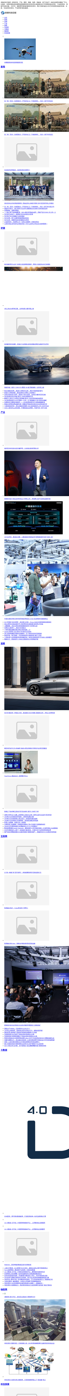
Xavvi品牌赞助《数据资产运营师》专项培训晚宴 (19, 1270)
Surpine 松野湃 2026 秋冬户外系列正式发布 (17, 631)
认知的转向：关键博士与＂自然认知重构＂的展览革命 (21, 222)
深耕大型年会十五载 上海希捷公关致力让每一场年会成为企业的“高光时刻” (28, 815)
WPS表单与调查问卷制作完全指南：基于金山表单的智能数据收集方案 (26, 1277)
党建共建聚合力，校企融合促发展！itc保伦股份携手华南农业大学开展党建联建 (29, 1040)
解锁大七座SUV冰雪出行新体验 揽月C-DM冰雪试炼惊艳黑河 (23, 398)
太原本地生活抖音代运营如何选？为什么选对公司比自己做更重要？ (25, 224)
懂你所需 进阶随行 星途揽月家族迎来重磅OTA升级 (20, 1032)
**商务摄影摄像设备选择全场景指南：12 (17, 629)
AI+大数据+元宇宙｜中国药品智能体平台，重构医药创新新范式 (24, 1272)
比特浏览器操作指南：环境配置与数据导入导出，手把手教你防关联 (25, 1275)
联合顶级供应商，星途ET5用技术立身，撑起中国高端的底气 (23, 391)
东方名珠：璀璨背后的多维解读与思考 (16, 220)
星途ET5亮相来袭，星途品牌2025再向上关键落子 (20, 392)
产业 (5, 23)
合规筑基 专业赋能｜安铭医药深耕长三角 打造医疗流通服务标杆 (24, 824)
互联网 (6, 27)
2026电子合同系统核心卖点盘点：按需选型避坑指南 (20, 818)
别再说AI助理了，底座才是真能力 (15, 628)
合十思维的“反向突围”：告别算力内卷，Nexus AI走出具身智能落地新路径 (27, 622)
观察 (5, 25)
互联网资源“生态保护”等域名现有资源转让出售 (19, 1034)
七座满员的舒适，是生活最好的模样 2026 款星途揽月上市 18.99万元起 (26, 406)
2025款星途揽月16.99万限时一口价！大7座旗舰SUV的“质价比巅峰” (25, 400)
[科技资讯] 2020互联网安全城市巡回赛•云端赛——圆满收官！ (23, 1283)
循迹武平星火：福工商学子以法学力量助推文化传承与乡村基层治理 (25, 208)
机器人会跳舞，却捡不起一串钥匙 (15, 822)
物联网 (6, 31)
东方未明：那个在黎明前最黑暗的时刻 (16, 218)
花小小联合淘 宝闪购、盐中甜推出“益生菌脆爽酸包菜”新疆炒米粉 (25, 1045)
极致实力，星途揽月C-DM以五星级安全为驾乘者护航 (21, 639)
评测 (5, 21)
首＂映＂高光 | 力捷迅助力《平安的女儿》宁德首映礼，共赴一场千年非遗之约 (29, 206)
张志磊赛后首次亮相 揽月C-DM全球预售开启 (18, 396)
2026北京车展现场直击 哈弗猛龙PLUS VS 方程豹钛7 (20, 826)
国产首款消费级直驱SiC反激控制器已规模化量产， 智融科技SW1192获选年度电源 (30, 832)
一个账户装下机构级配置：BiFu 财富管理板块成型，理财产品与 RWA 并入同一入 (30, 212)
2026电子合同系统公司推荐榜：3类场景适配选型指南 (21, 820)
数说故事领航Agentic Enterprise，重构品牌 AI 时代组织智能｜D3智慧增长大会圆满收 (31, 828)
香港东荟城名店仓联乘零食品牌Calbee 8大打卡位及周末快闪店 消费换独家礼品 (29, 1038)
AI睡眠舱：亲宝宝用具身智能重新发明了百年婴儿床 (20, 626)
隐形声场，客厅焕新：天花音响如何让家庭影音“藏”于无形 (23, 635)
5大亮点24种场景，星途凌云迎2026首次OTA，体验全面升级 (23, 1030)
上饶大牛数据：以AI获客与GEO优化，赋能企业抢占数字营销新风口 (26, 1268)
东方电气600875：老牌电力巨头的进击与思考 (18, 214)
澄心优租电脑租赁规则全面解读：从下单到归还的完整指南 (23, 633)
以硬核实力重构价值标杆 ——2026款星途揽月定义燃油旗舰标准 (24, 402)
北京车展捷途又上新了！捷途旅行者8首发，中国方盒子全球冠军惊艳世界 (27, 830)
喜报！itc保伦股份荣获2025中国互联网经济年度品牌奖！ (22, 1042)
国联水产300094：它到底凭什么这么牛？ (17, 1028)
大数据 (6, 29)
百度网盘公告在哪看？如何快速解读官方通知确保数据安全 (23, 1274)
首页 (5, 17)
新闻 (5, 19)
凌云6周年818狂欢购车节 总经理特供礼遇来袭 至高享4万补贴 (23, 624)
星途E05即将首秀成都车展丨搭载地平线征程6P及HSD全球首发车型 (25, 404)
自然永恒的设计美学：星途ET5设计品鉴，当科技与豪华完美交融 (25, 394)
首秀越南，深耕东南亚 (11, 210)
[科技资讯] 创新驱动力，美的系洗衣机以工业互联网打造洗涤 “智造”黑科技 (28, 1285)
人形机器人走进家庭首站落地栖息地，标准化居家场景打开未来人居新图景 (28, 637)
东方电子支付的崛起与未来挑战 (14, 216)
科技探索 (7, 33)
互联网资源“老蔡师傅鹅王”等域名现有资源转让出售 (20, 1036)
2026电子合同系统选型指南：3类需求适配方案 (19, 817)
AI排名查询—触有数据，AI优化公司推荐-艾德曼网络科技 (22, 1281)
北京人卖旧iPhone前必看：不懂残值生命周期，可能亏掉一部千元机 (25, 408)
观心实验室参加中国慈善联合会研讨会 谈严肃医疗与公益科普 (23, 1044)
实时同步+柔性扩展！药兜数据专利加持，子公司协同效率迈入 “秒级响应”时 (28, 1279)
